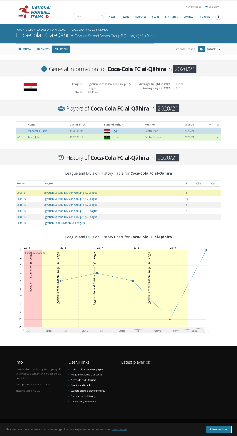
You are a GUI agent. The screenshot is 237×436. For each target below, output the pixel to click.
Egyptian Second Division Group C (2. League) (71, 211)
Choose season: (186, 49)
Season (21, 183)
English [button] (212, 6)
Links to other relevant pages (87, 369)
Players (45, 49)
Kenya (115, 137)
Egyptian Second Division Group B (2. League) (71, 192)
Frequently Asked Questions (86, 374)
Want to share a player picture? (88, 390)
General (27, 49)
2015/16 (21, 223)
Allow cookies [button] (219, 429)
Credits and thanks (81, 385)
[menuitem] (115, 330)
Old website (194, 6)
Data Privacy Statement (83, 401)
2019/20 (21, 199)
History (63, 49)
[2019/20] (201, 49)
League (49, 183)
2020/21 (21, 192)
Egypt (115, 131)
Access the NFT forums (83, 380)
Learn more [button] (119, 429)
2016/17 (21, 217)
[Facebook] (218, 17)
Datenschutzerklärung (83, 396)
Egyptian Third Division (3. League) (64, 223)
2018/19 (21, 204)
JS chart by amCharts (35, 252)
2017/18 (21, 211)
